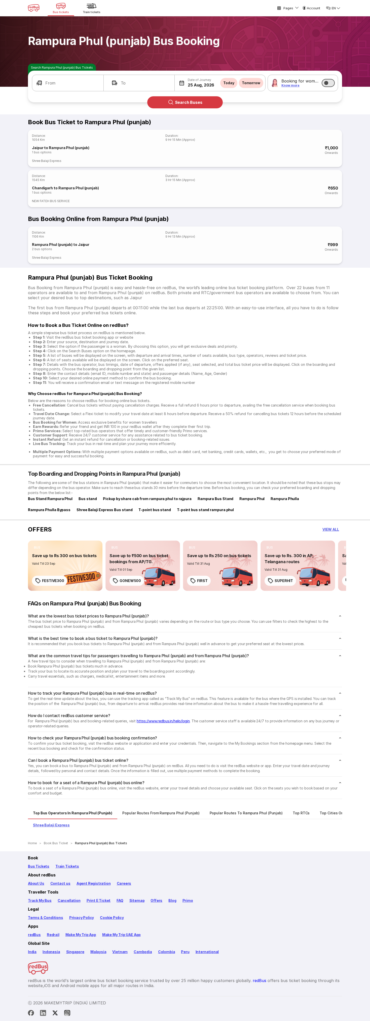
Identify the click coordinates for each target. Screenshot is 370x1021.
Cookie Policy (112, 917)
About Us (36, 883)
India (32, 952)
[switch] (328, 83)
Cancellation (69, 900)
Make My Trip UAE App (121, 935)
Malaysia (98, 952)
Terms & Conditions (45, 917)
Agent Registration (94, 883)
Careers (124, 883)
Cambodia (143, 952)
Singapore (75, 952)
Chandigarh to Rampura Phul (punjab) (65, 188)
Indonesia (51, 952)
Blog (172, 900)
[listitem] (37, 548)
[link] (65, 566)
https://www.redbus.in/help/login (163, 721)
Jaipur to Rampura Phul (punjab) (60, 148)
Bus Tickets (38, 866)
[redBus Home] (34, 8)
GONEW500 (130, 581)
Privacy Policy (81, 917)
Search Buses (188, 102)
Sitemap (137, 900)
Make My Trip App (80, 935)
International (207, 952)
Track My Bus (40, 900)
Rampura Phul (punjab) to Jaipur (60, 244)
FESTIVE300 (53, 581)
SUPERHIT (284, 581)
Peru (185, 952)
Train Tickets (67, 866)
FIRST (202, 581)
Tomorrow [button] (251, 83)
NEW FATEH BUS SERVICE (51, 201)
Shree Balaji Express (46, 161)
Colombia (166, 952)
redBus (34, 935)
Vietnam (120, 952)
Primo (187, 900)
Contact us (60, 883)
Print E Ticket (98, 900)
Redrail (53, 935)
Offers (156, 900)
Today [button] (228, 83)
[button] (67, 83)
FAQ (120, 900)
